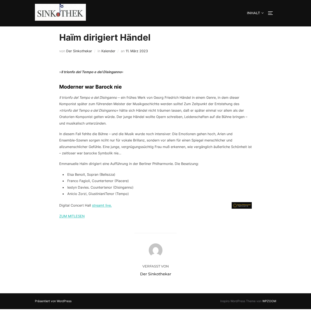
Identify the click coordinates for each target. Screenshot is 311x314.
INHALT (253, 13)
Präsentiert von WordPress (53, 301)
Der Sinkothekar (79, 51)
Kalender (108, 51)
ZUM (63, 216)
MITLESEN (76, 216)
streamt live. (102, 205)
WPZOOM (269, 301)
